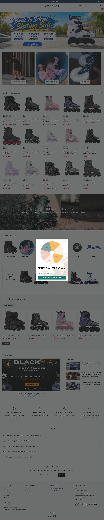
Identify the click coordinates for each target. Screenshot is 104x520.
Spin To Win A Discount (52, 278)
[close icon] (66, 241)
